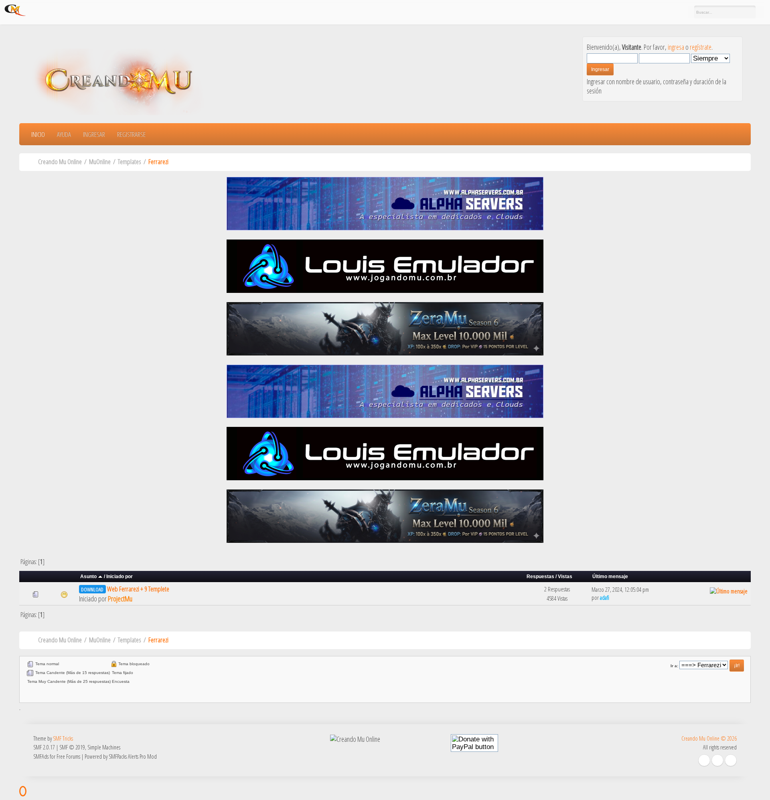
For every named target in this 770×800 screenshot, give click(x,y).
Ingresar (94, 134)
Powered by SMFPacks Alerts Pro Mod (121, 756)
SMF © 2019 (72, 747)
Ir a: (674, 666)
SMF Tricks (63, 738)
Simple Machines (103, 747)
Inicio (38, 134)
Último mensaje (610, 576)
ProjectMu (120, 598)
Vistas (565, 576)
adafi (604, 597)
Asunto (89, 576)
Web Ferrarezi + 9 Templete (138, 588)
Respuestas (540, 576)
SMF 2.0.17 (44, 747)
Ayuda (64, 134)
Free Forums (68, 756)
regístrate (700, 47)
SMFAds (41, 756)
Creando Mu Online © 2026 (709, 738)
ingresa (676, 47)
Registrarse (131, 134)
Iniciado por (119, 576)
